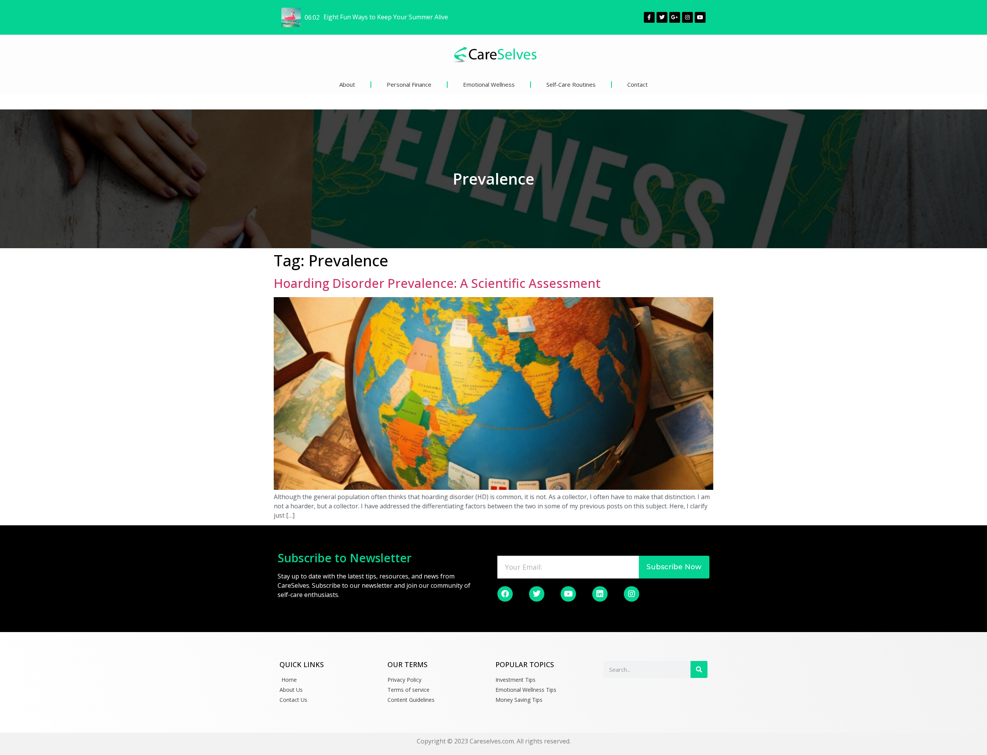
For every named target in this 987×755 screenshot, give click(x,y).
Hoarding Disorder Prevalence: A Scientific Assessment (437, 283)
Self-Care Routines (571, 84)
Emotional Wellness (489, 84)
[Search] (699, 669)
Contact (637, 84)
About (347, 84)
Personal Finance (409, 84)
